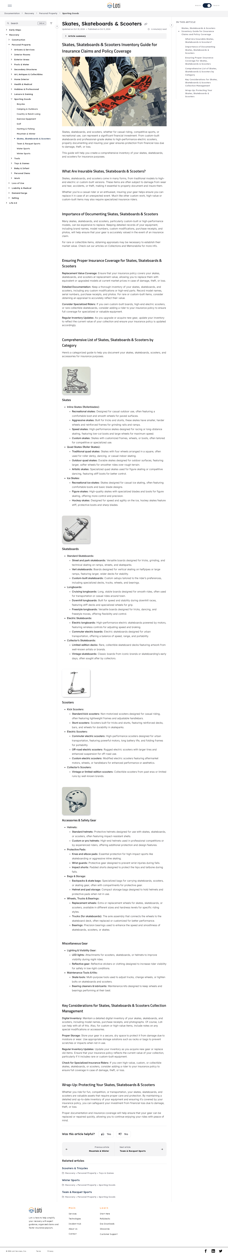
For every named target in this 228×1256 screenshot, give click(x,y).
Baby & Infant (21, 168)
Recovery (29, 13)
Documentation (12, 13)
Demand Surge (19, 193)
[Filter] (51, 23)
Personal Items (22, 173)
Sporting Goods (70, 13)
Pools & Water (21, 64)
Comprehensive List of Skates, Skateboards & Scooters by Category (201, 71)
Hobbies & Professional (26, 89)
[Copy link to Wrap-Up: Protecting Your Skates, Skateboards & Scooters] (159, 1085)
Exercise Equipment (26, 119)
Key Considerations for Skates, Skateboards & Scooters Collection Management (201, 82)
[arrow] (178, 31)
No (126, 1134)
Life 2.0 (13, 203)
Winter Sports (23, 153)
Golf (19, 124)
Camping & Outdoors (27, 109)
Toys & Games (21, 163)
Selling (15, 198)
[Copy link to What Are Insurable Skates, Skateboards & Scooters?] (150, 171)
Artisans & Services (24, 49)
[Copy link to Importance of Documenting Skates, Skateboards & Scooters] (163, 214)
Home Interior (21, 79)
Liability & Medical (21, 188)
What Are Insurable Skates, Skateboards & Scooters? (199, 40)
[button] (26, 23)
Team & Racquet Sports (28, 143)
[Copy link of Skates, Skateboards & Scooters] (145, 24)
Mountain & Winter (26, 133)
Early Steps (15, 30)
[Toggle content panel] (171, 25)
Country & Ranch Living (28, 114)
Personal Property (48, 13)
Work (17, 178)
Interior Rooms (22, 54)
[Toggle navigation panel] (57, 26)
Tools (17, 158)
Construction (18, 39)
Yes (109, 1134)
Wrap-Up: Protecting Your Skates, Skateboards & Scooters (198, 93)
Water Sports (23, 148)
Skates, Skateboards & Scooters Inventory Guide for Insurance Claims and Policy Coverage (198, 31)
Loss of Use (18, 183)
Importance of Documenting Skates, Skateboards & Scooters (200, 49)
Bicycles (21, 104)
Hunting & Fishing (26, 128)
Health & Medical (23, 84)
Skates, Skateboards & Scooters (34, 138)
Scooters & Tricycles (75, 1168)
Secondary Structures (25, 69)
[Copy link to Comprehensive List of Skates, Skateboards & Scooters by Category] (81, 345)
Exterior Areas (21, 59)
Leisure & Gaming (23, 94)
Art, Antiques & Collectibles (28, 74)
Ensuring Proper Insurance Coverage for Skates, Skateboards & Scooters (199, 60)
